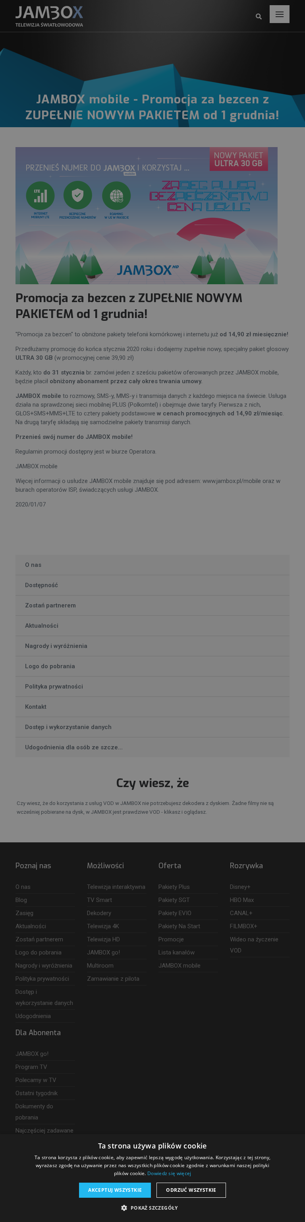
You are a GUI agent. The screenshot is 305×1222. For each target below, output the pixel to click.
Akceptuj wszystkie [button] (115, 1190)
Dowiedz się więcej (169, 1173)
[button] (152, 1208)
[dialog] (152, 611)
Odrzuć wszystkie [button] (191, 1190)
